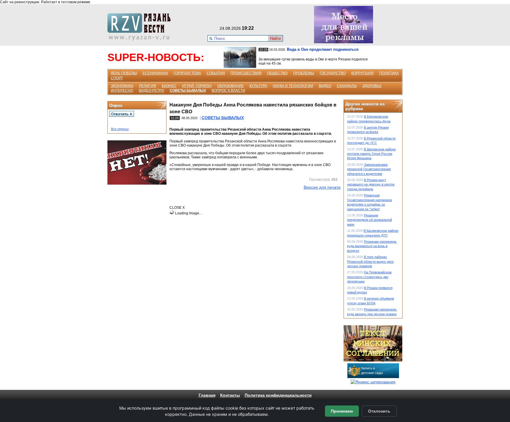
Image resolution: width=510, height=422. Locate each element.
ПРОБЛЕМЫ (303, 73)
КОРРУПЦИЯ (362, 73)
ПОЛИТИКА (389, 73)
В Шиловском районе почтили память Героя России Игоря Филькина (371, 153)
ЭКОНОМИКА (122, 86)
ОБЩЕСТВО (277, 73)
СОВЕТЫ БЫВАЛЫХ (188, 90)
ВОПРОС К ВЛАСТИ (228, 90)
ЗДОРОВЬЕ (372, 86)
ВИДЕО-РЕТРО (151, 90)
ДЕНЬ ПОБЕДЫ (124, 73)
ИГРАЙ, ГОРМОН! (197, 86)
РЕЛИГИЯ (147, 86)
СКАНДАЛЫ (347, 86)
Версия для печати (322, 187)
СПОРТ (117, 78)
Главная (207, 395)
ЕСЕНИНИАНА (155, 73)
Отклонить (379, 411)
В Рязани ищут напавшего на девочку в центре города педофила (371, 184)
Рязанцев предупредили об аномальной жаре (369, 220)
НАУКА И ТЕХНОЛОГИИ (293, 86)
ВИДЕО (325, 86)
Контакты (230, 395)
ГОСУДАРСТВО (333, 73)
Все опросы (120, 129)
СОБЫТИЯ (216, 73)
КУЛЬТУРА (258, 86)
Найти (275, 38)
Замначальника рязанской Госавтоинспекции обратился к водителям (369, 169)
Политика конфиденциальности (278, 395)
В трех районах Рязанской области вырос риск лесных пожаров (370, 261)
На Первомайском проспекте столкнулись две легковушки (369, 276)
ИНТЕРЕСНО (122, 90)
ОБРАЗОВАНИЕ (230, 86)
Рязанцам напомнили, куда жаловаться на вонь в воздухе (372, 246)
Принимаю (342, 411)
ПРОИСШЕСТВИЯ (246, 73)
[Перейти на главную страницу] (140, 39)
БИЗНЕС (169, 86)
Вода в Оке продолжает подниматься (323, 49)
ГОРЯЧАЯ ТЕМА (187, 73)
